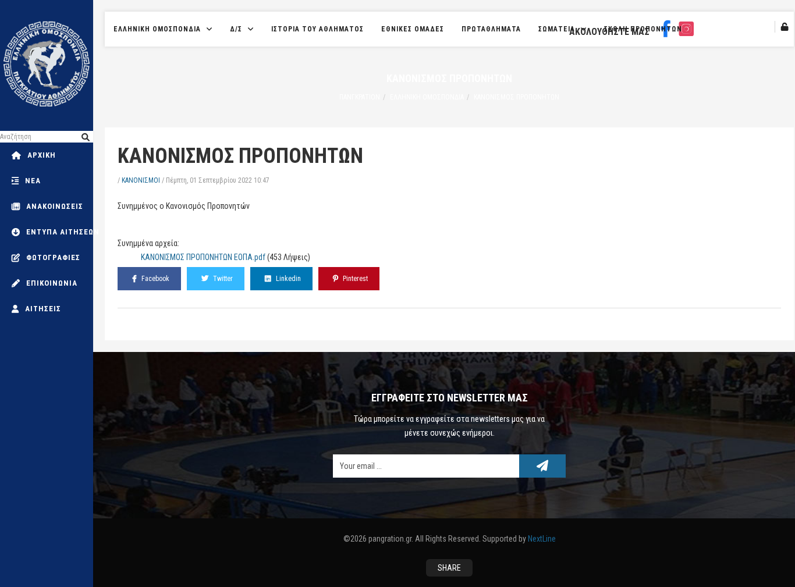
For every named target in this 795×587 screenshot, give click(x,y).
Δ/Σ (236, 29)
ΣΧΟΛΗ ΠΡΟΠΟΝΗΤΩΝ (643, 29)
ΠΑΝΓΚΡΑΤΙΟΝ (359, 97)
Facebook (154, 279)
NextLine (542, 538)
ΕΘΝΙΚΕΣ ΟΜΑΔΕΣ (412, 29)
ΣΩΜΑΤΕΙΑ (556, 29)
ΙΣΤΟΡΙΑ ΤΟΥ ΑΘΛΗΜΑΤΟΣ (317, 29)
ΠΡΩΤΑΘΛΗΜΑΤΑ (491, 29)
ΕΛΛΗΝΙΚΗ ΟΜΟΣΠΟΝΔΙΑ (157, 29)
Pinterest (354, 279)
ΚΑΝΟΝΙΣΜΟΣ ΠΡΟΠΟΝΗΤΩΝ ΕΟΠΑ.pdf (203, 257)
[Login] (784, 26)
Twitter (222, 279)
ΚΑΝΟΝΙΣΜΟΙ (141, 180)
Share (449, 567)
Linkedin (287, 279)
